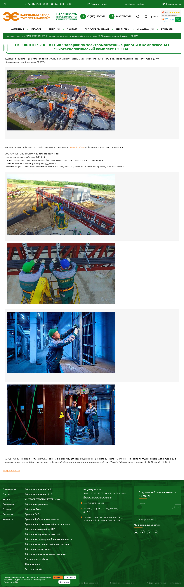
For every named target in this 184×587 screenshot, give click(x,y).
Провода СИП (32, 514)
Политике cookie (11, 582)
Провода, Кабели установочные (42, 519)
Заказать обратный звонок (98, 497)
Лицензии (8, 504)
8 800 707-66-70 (123, 16)
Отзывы (7, 509)
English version (148, 519)
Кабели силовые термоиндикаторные (45, 554)
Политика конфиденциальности (86, 583)
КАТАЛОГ (36, 29)
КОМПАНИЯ (17, 29)
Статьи (7, 494)
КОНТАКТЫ (167, 29)
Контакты (8, 519)
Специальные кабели (36, 559)
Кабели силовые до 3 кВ (38, 489)
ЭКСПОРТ (72, 29)
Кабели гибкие (33, 509)
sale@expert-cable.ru (94, 502)
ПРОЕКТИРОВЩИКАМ (97, 29)
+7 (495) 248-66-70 (96, 16)
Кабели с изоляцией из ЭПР (40, 529)
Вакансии (8, 514)
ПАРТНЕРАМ (122, 29)
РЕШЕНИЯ (54, 29)
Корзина (153, 16)
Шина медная (32, 564)
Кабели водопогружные (38, 549)
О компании (9, 489)
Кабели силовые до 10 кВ (38, 494)
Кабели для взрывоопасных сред (42, 534)
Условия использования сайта (122, 583)
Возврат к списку (11, 470)
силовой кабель (77, 147)
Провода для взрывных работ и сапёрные (47, 524)
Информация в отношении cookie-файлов (164, 583)
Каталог (7, 499)
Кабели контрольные (36, 504)
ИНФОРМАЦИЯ (145, 29)
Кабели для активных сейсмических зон (47, 544)
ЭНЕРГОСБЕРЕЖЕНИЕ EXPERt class (42, 499)
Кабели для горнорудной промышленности (48, 539)
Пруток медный (33, 569)
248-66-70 (94, 489)
